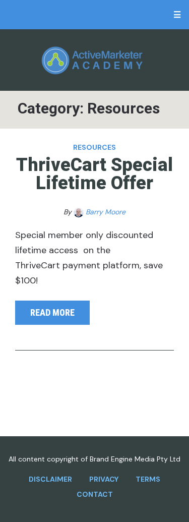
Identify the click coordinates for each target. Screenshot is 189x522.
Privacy (103, 479)
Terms (148, 479)
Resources (94, 147)
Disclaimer (50, 479)
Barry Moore (105, 211)
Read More (52, 312)
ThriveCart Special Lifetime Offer (94, 174)
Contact (95, 494)
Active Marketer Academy (94, 60)
